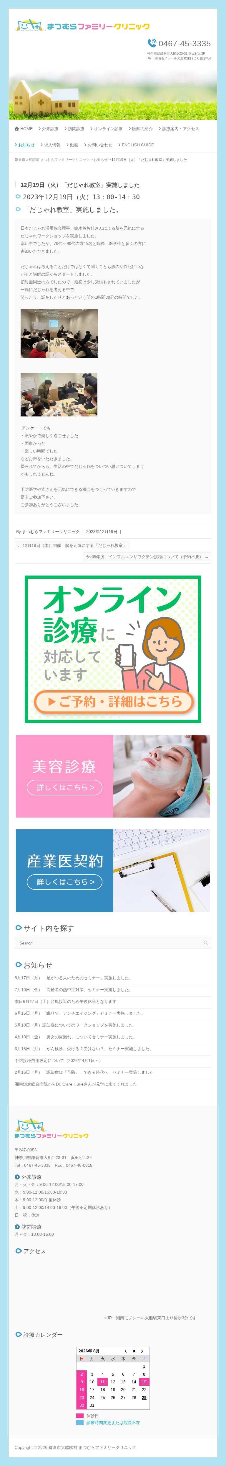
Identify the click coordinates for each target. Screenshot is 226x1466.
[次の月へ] (144, 1351)
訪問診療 (76, 128)
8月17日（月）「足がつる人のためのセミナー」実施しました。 (74, 977)
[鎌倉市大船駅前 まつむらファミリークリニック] (83, 27)
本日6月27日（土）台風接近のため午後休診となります (66, 1001)
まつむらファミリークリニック (51, 531)
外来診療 (50, 128)
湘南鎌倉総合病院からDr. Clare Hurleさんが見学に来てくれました (76, 1084)
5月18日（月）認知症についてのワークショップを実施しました (74, 1025)
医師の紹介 (142, 128)
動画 (74, 145)
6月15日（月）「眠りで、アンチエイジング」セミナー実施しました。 (80, 1013)
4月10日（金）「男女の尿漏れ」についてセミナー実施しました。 (76, 1036)
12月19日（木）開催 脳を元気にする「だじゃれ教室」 (72, 545)
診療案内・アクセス (180, 128)
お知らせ (26, 145)
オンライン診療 (108, 128)
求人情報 (52, 145)
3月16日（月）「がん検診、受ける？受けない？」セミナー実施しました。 (84, 1048)
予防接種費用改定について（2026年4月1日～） (59, 1060)
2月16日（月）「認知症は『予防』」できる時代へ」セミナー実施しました (84, 1072)
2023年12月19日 (101, 531)
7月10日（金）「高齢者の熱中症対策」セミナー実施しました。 (74, 989)
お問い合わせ (100, 145)
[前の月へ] (123, 1351)
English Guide (138, 145)
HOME (26, 128)
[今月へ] (134, 1351)
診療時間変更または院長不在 (113, 1422)
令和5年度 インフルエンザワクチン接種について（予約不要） (147, 556)
